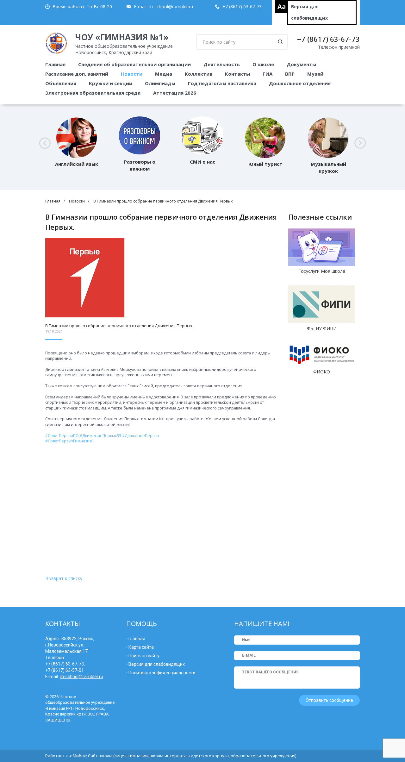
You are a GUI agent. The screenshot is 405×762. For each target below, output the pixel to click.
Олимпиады (160, 83)
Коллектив (198, 74)
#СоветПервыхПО (62, 435)
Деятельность (221, 64)
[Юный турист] (265, 135)
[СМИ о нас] (202, 135)
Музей (315, 74)
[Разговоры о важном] (140, 135)
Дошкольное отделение (300, 83)
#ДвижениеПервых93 (100, 435)
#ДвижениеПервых (140, 435)
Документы (301, 64)
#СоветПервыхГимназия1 (69, 441)
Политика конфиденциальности (162, 672)
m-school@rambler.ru (171, 6)
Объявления (60, 83)
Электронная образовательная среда (92, 93)
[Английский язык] (77, 135)
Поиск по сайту (143, 655)
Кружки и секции (110, 83)
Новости (131, 74)
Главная (55, 64)
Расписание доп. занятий (76, 74)
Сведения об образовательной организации (134, 64)
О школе (263, 64)
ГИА (267, 74)
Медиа (163, 74)
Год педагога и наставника (222, 83)
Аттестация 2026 (174, 93)
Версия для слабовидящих (309, 12)
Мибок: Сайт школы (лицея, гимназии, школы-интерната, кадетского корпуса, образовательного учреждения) (184, 756)
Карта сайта (141, 647)
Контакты (237, 74)
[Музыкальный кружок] (328, 135)
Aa (281, 6)
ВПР (290, 74)
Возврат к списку (63, 578)
